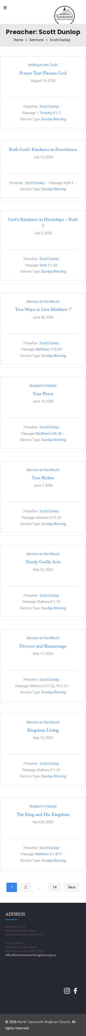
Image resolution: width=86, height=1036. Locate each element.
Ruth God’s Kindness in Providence (43, 149)
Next (71, 887)
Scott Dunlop (49, 106)
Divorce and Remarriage (43, 646)
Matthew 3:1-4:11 (48, 854)
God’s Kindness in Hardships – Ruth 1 (43, 222)
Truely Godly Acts (43, 561)
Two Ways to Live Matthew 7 (43, 309)
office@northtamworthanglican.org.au (30, 955)
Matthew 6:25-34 (49, 434)
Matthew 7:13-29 (49, 349)
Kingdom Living (43, 730)
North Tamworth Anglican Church (44, 1022)
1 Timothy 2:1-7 (48, 113)
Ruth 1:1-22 (48, 265)
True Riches (43, 477)
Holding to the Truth (43, 65)
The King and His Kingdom (43, 814)
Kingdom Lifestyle (43, 386)
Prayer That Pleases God (43, 73)
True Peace (43, 393)
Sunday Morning (53, 119)
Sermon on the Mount (43, 301)
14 (54, 887)
